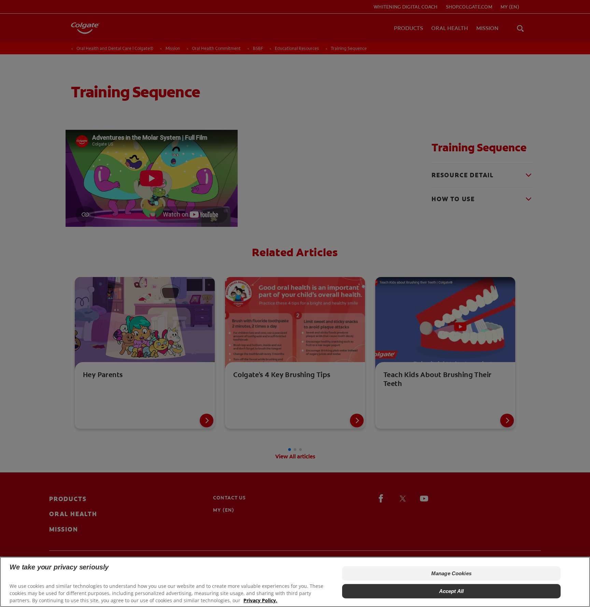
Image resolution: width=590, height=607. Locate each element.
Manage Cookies (451, 573)
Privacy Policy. (260, 600)
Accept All (451, 591)
